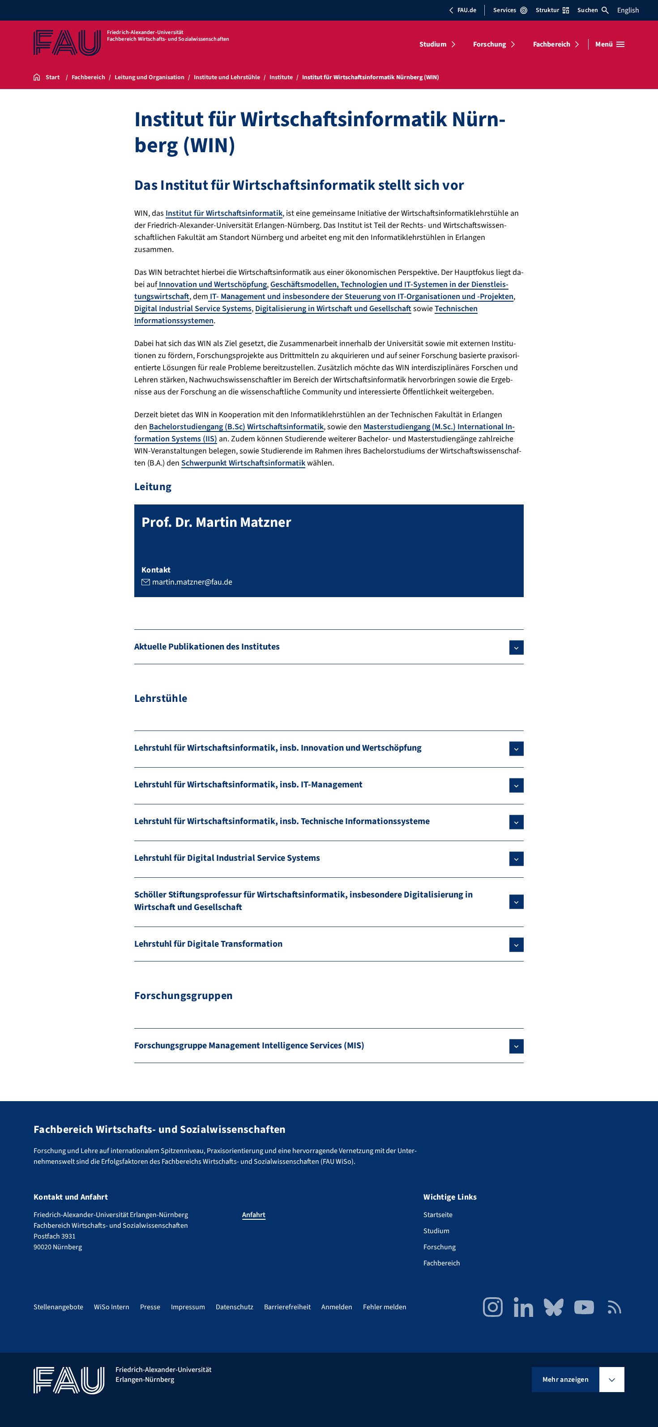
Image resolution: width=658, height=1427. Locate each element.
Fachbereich (552, 44)
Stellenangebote (58, 1307)
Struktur (547, 10)
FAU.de (466, 10)
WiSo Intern (111, 1307)
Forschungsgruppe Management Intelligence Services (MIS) (249, 1045)
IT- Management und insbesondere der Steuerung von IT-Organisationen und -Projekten (360, 296)
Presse (150, 1307)
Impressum (188, 1307)
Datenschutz (234, 1307)
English (628, 10)
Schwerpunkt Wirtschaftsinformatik (243, 463)
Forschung (489, 44)
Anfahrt (253, 1215)
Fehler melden (384, 1307)
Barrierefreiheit (287, 1307)
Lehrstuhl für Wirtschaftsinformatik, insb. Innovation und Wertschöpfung (278, 748)
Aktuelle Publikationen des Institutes (207, 647)
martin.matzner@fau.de (192, 582)
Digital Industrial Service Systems (193, 308)
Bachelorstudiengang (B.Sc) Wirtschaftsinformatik (236, 426)
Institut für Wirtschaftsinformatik (224, 213)
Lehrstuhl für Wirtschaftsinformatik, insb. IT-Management (248, 784)
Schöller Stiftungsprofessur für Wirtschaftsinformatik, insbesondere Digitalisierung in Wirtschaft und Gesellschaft (303, 901)
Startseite (438, 1215)
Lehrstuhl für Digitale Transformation (208, 944)
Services (504, 10)
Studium (433, 44)
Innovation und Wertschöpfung (212, 284)
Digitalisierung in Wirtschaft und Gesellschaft (333, 308)
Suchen (587, 10)
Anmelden (336, 1307)
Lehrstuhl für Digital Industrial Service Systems (227, 858)
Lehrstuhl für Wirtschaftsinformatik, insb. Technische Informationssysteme (282, 821)
